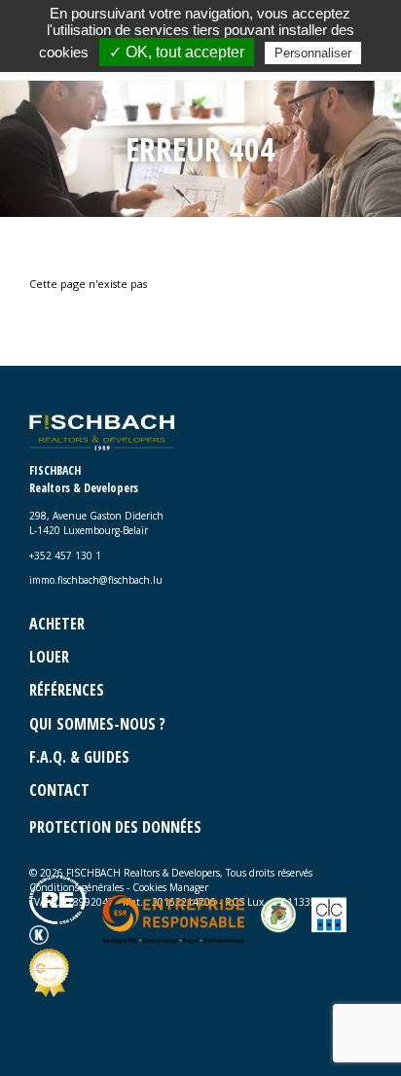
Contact (59, 790)
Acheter (57, 623)
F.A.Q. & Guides (79, 757)
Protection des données (115, 827)
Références (66, 689)
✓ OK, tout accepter (176, 52)
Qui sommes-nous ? (97, 724)
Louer (49, 656)
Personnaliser (312, 53)
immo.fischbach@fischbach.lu (96, 580)
